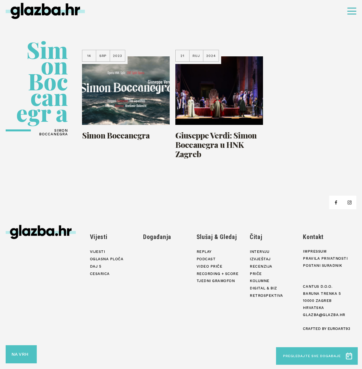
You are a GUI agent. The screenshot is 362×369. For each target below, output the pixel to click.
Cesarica (100, 274)
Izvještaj (260, 259)
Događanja (157, 236)
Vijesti (98, 236)
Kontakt (313, 236)
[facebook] (336, 202)
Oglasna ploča (107, 259)
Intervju (259, 251)
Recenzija (261, 266)
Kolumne (260, 281)
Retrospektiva (266, 295)
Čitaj (256, 236)
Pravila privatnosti (325, 258)
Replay (204, 251)
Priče (256, 274)
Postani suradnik (322, 265)
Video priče (210, 266)
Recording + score (218, 274)
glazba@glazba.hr (324, 315)
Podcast (206, 259)
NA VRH (19, 354)
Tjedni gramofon (216, 281)
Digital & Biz (263, 288)
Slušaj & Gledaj (217, 236)
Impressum (314, 251)
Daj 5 (96, 266)
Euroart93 (338, 329)
